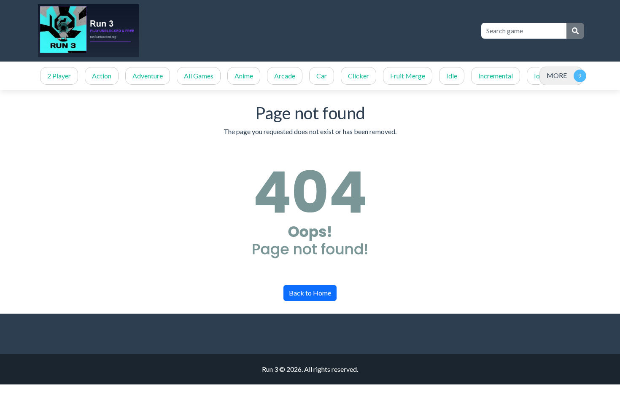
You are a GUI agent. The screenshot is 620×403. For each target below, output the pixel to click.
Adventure (147, 76)
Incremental (495, 76)
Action (101, 76)
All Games (198, 76)
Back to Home (310, 293)
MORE (557, 75)
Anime (244, 76)
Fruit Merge (407, 76)
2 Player (59, 76)
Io (537, 76)
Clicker (358, 76)
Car (321, 76)
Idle (451, 76)
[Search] (575, 31)
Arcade (284, 76)
